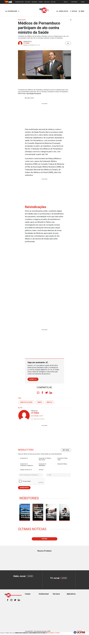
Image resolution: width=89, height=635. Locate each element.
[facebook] (42, 393)
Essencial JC (24, 458)
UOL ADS (53, 2)
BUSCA (66, 2)
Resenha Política (62, 464)
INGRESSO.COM (19, 2)
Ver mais (44, 538)
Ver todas (65, 450)
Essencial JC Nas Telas (62, 458)
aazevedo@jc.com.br (37, 416)
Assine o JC (33, 379)
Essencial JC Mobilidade (42, 464)
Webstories (29, 498)
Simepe (39, 402)
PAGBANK (34, 2)
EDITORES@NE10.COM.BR (52, 633)
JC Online (26, 43)
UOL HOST (27, 2)
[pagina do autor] (24, 415)
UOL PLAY (46, 2)
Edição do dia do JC (26, 469)
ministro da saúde (26, 402)
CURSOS (40, 2)
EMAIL (83, 2)
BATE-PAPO (74, 2)
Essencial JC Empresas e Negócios (26, 464)
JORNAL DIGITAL (63, 11)
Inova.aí (41, 469)
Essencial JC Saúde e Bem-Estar (45, 458)
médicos (49, 402)
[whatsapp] (38, 393)
